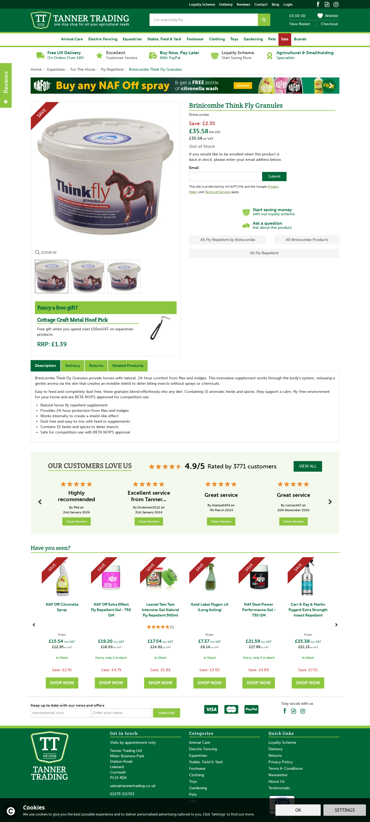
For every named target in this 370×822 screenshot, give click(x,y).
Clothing (196, 775)
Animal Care (199, 742)
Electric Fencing (203, 749)
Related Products (127, 365)
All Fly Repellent (264, 253)
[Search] (264, 20)
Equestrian (198, 755)
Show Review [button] (76, 521)
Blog (275, 4)
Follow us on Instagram (336, 4)
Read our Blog (327, 4)
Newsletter (278, 775)
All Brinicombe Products (307, 239)
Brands (300, 39)
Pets (193, 794)
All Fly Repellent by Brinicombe (227, 239)
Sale (284, 39)
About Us (276, 781)
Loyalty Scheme (282, 742)
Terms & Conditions (285, 768)
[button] (35, 85)
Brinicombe (199, 114)
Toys (193, 781)
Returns (96, 365)
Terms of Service (217, 192)
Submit (274, 176)
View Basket (299, 24)
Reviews (243, 4)
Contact (261, 4)
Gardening (198, 788)
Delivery (72, 365)
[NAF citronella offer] (185, 85)
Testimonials (279, 788)
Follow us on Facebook (318, 4)
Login (288, 4)
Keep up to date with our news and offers (67, 705)
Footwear (197, 768)
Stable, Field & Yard (205, 762)
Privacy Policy (280, 762)
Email (194, 167)
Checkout (329, 24)
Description (45, 365)
